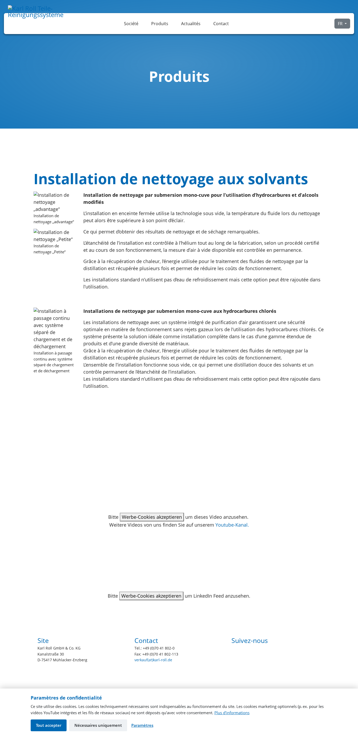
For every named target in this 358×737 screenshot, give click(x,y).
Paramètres (142, 725)
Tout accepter (48, 725)
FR (341, 23)
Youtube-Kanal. (232, 525)
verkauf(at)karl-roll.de (153, 659)
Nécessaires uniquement (98, 725)
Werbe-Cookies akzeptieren (152, 517)
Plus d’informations (231, 712)
